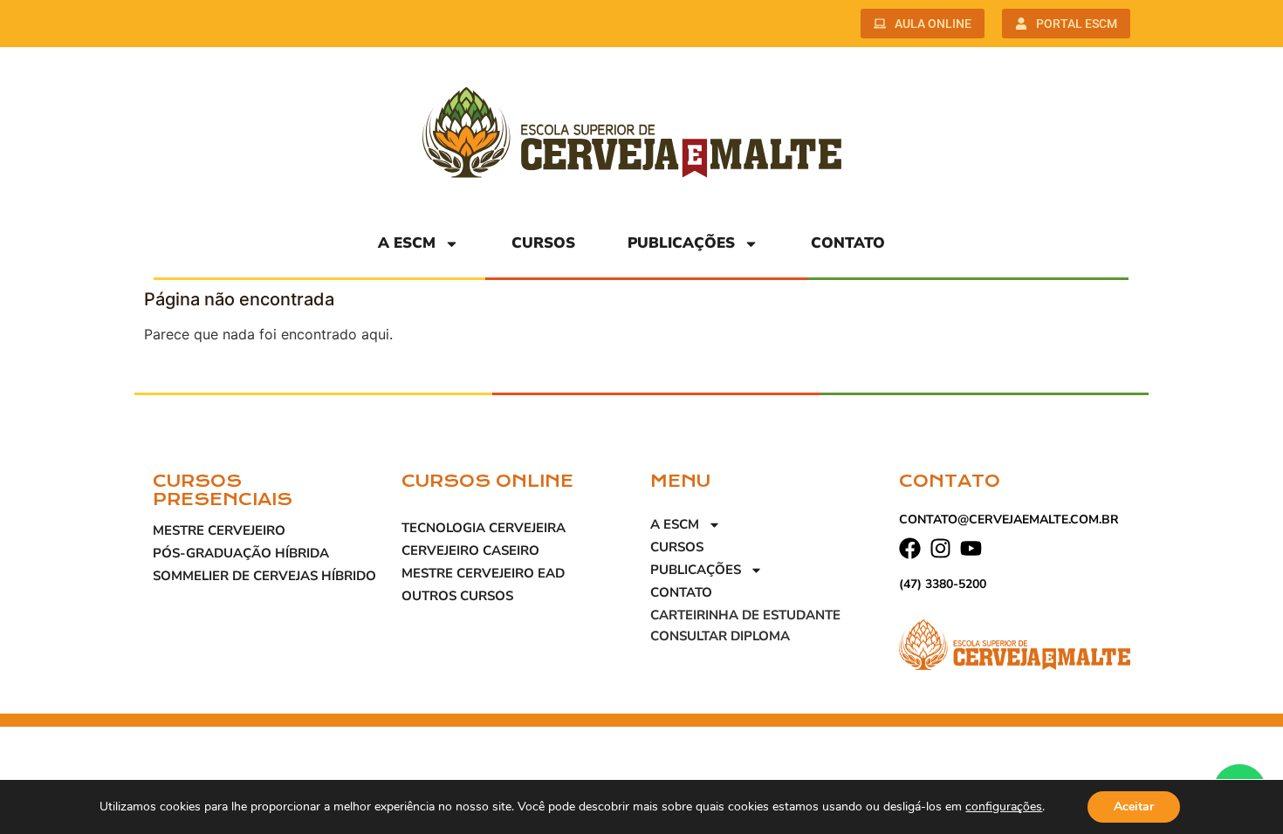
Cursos (543, 243)
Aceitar (1134, 806)
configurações (1003, 807)
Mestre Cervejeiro (219, 530)
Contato (848, 243)
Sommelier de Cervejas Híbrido (264, 575)
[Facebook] (910, 548)
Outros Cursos (457, 596)
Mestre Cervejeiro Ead (483, 573)
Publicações (681, 243)
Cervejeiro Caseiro (470, 550)
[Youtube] (971, 548)
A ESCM (407, 243)
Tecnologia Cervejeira (483, 528)
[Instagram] (940, 548)
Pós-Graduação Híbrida (241, 553)
